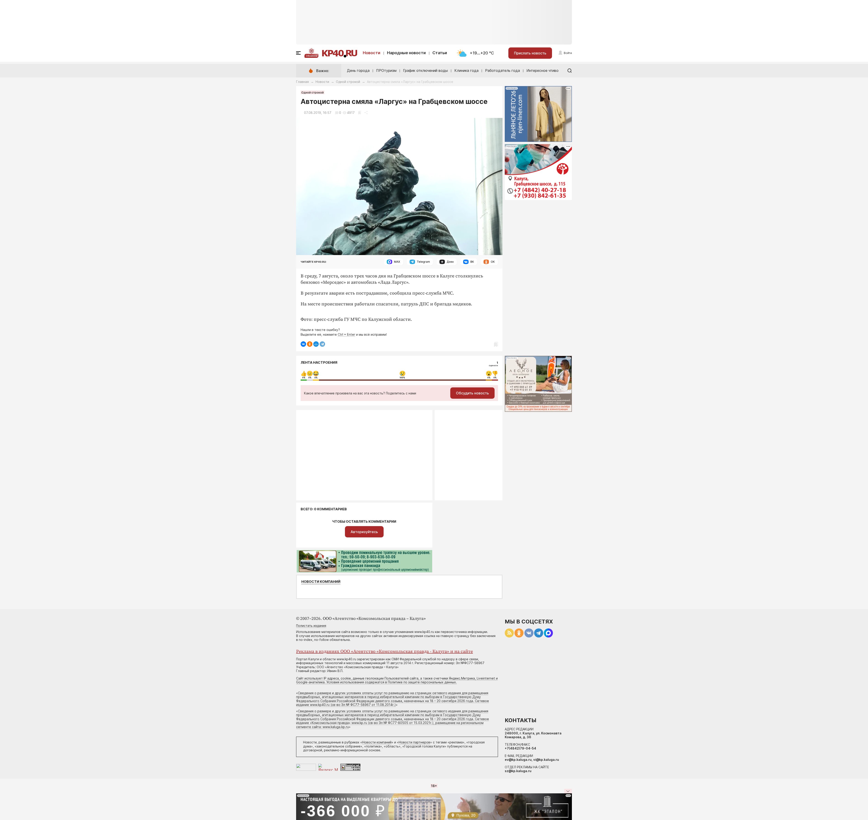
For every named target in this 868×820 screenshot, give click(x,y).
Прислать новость (530, 53)
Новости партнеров (414, 742)
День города (358, 70)
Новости (371, 52)
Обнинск (311, 55)
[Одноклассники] (309, 344)
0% (303, 378)
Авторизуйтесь (364, 531)
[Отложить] (359, 113)
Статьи (439, 52)
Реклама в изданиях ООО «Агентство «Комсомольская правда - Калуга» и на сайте (384, 651)
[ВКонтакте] (303, 344)
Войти (568, 53)
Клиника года (466, 70)
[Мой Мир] (316, 344)
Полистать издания (311, 626)
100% (402, 378)
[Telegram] (322, 344)
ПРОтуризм (386, 70)
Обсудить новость (472, 393)
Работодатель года (502, 70)
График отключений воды (425, 70)
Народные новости (406, 52)
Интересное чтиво (542, 70)
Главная (302, 82)
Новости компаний (320, 582)
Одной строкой (348, 82)
